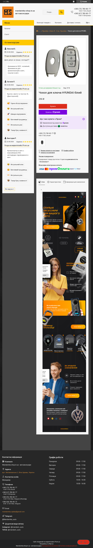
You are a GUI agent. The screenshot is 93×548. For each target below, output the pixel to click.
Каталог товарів (71, 395)
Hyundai (45, 31)
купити (44, 275)
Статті (7, 34)
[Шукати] (61, 12)
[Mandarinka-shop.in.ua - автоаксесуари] (7, 12)
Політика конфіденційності (68, 546)
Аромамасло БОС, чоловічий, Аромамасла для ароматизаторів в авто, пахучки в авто (19, 69)
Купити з (49, 112)
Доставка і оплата (73, 23)
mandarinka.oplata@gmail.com (13, 512)
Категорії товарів (43, 23)
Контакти (58, 23)
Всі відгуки (9, 189)
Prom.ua (57, 542)
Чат (85, 542)
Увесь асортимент (50, 226)
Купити (53, 106)
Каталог (7, 28)
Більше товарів (77, 326)
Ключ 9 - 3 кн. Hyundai (58, 31)
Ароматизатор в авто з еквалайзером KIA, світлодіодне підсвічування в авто (17, 154)
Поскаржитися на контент (50, 546)
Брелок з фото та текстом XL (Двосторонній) (17, 95)
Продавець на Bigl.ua (46, 544)
